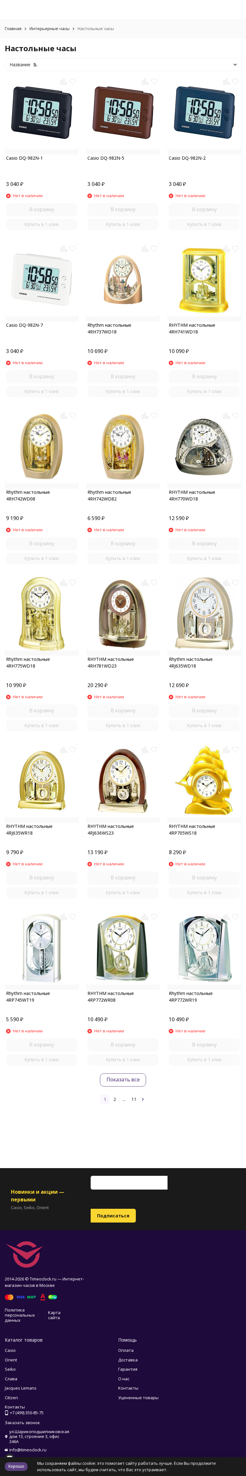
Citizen (11, 1397)
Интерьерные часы (49, 28)
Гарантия (127, 1369)
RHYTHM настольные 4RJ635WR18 (29, 829)
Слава (11, 1379)
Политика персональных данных (20, 1315)
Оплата (126, 1350)
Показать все (123, 1079)
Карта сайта (54, 1315)
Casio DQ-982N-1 (24, 158)
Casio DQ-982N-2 (187, 158)
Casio (10, 1350)
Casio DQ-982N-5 (105, 158)
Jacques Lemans (21, 1388)
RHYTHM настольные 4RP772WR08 (110, 996)
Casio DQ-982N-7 (24, 325)
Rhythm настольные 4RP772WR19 (191, 996)
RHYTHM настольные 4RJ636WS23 (110, 829)
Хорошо (16, 1466)
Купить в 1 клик (41, 224)
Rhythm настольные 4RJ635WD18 (191, 662)
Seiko (10, 1369)
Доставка (128, 1360)
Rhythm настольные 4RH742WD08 (28, 495)
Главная (13, 28)
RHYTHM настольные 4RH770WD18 (192, 495)
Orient (11, 1360)
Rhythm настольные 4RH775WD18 (28, 662)
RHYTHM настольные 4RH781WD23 (110, 662)
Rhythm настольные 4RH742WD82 (109, 495)
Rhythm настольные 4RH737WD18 (109, 328)
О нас (123, 1379)
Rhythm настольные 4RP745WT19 (28, 996)
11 (133, 1099)
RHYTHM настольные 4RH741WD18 (192, 328)
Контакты (128, 1388)
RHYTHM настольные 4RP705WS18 (192, 829)
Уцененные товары (138, 1397)
